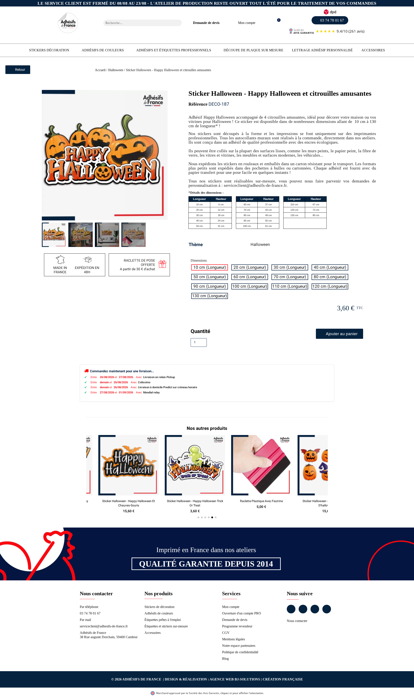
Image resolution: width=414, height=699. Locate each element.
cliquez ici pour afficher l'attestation (241, 693)
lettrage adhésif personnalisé (322, 50)
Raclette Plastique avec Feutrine (261, 501)
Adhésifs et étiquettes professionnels (173, 50)
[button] (276, 23)
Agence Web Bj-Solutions (235, 679)
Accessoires (373, 50)
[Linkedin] (314, 609)
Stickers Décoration (49, 50)
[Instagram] (303, 609)
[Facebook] (291, 609)
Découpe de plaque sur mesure (253, 50)
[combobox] (137, 23)
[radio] (209, 267)
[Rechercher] (178, 23)
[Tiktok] (326, 609)
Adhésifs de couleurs (103, 50)
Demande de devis (206, 23)
